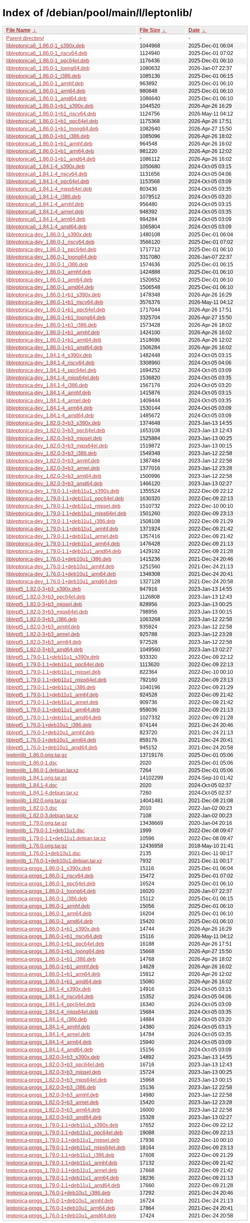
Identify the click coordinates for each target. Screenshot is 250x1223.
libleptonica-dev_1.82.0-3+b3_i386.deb (51, 453)
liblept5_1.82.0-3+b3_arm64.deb (43, 642)
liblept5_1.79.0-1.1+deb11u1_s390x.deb (52, 657)
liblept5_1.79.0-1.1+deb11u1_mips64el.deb (56, 680)
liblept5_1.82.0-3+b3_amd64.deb (44, 649)
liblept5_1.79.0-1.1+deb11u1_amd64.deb (53, 717)
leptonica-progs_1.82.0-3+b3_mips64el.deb (56, 1080)
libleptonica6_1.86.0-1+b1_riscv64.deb (51, 114)
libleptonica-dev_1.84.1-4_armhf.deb (48, 393)
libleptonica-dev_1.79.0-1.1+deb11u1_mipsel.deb (63, 506)
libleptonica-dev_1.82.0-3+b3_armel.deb (53, 468)
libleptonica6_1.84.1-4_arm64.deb (45, 219)
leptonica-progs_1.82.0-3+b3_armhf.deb (52, 1095)
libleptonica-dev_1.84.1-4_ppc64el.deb (51, 370)
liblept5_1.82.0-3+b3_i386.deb (41, 619)
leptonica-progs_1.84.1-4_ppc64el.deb (50, 1004)
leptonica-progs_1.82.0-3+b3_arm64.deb (53, 1110)
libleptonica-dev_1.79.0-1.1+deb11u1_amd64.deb (63, 551)
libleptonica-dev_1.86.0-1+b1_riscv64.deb (54, 302)
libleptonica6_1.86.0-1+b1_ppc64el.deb (52, 121)
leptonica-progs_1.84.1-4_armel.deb (48, 1034)
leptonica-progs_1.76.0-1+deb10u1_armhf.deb (59, 1200)
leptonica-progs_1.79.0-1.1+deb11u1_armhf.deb (61, 1163)
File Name (18, 30)
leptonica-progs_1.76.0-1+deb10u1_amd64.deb (61, 1215)
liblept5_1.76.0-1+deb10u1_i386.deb (48, 725)
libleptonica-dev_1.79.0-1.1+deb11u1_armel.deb (62, 536)
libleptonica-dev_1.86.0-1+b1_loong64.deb (55, 317)
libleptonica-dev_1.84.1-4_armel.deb (48, 400)
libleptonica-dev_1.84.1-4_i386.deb (47, 385)
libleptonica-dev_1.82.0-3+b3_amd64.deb (54, 483)
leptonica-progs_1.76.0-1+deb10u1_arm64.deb (60, 1208)
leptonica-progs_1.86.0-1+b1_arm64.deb (53, 974)
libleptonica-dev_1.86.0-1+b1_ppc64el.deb (55, 310)
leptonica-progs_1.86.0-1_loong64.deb (51, 891)
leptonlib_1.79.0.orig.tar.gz (36, 823)
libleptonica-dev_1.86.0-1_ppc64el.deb (51, 249)
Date (194, 30)
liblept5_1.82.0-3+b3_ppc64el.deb (45, 597)
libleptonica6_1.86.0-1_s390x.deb (45, 46)
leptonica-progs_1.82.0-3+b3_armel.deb (52, 1102)
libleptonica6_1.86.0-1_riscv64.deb (46, 53)
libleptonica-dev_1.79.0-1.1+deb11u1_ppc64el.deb (65, 498)
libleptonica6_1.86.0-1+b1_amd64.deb (50, 159)
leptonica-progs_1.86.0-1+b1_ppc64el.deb (55, 944)
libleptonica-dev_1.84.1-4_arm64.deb (49, 408)
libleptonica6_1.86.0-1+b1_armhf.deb (49, 143)
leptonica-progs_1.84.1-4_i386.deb (46, 1019)
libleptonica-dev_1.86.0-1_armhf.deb (48, 272)
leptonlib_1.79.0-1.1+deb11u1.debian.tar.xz (56, 838)
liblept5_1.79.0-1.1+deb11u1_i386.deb (50, 687)
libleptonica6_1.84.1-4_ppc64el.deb (47, 181)
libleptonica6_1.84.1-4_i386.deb (43, 197)
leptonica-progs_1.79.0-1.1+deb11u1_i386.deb (60, 1155)
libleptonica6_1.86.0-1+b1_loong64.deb (52, 129)
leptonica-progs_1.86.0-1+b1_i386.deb (51, 959)
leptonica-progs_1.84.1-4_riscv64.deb (49, 996)
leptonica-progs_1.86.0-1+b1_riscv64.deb (54, 936)
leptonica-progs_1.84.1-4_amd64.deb (49, 1049)
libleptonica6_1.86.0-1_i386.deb (43, 76)
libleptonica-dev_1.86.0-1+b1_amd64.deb (54, 347)
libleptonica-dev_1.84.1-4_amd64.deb (50, 415)
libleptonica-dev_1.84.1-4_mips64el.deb (52, 378)
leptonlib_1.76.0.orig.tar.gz (36, 846)
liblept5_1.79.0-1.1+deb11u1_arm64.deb (53, 710)
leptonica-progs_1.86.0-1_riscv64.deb (49, 876)
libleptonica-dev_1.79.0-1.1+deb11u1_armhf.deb (62, 529)
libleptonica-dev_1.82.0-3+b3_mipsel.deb (54, 438)
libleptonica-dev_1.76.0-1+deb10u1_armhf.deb (60, 566)
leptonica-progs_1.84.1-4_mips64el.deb (52, 1012)
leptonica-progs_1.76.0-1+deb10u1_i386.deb (58, 1193)
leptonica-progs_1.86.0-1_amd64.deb (49, 921)
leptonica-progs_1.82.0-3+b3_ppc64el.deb (55, 1064)
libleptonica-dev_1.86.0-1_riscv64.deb (50, 242)
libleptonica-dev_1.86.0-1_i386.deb (47, 264)
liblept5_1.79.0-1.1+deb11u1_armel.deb (52, 702)
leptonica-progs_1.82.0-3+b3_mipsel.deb (53, 1072)
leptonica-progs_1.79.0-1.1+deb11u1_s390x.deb (62, 1125)
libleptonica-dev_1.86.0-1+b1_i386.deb (51, 325)
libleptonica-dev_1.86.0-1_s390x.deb (49, 234)
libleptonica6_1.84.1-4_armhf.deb (45, 204)
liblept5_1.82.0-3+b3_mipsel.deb (44, 604)
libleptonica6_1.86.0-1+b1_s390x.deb (49, 106)
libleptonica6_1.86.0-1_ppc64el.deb (47, 60)
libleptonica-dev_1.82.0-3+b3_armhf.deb (53, 461)
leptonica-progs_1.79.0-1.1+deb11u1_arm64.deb (62, 1178)
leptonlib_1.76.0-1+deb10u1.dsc (43, 853)
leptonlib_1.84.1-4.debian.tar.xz (42, 793)
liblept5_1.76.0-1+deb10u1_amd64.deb (51, 747)
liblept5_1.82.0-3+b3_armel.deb (43, 634)
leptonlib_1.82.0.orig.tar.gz (36, 800)
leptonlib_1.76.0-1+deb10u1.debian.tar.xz (54, 861)
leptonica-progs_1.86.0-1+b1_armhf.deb (52, 966)
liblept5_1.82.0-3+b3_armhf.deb (43, 627)
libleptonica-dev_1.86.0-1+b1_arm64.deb (53, 340)
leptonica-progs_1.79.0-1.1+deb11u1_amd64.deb (63, 1185)
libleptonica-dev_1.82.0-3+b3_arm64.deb (53, 476)
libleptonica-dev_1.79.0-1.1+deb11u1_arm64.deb (63, 544)
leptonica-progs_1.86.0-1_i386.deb (46, 898)
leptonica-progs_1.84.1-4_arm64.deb (48, 1042)
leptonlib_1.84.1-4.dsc (31, 785)
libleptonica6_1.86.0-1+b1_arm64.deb (50, 151)
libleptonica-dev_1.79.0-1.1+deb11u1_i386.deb (60, 521)
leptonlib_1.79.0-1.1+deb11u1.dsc (45, 830)
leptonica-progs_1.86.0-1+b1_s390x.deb (53, 929)
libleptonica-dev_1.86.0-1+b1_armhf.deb (53, 332)
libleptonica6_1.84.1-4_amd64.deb (46, 226)
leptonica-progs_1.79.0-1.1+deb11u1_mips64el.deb (65, 1147)
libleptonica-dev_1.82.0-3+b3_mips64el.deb (57, 446)
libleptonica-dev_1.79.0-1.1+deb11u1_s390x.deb (62, 491)
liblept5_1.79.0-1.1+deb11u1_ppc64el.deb (55, 664)
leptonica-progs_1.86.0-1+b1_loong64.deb (55, 951)
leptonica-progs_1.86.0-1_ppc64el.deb (50, 883)
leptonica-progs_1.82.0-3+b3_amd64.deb (54, 1117)
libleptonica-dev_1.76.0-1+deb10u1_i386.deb (58, 559)
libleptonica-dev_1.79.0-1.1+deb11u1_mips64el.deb (66, 513)
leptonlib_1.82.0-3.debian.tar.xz (42, 815)
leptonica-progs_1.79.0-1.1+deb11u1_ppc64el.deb (64, 1132)
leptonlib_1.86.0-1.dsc (31, 763)
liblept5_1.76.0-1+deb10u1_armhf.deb (50, 732)
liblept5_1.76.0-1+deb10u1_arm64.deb (51, 740)
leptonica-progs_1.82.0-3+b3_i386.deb (51, 1087)
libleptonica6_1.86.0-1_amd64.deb (46, 98)
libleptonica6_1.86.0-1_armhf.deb (45, 83)
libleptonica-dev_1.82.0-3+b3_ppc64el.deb (55, 430)
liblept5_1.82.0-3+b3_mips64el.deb (47, 612)
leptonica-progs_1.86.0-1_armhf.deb (48, 906)
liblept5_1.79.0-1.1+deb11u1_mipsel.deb (53, 672)
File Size (150, 30)
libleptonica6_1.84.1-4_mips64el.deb (49, 189)
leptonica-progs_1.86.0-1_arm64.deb (48, 913)
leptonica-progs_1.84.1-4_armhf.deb (48, 1027)
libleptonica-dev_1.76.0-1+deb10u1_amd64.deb (61, 581)
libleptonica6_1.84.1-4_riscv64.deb (46, 174)
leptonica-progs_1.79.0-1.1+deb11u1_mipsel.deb (62, 1140)
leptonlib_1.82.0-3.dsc (31, 808)
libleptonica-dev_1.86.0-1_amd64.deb (50, 287)
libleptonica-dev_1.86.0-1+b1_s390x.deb (53, 295)
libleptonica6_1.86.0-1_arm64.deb (45, 91)
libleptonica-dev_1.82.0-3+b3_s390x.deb (53, 423)
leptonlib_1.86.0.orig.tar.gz (36, 755)
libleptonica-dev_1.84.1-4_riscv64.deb (50, 363)
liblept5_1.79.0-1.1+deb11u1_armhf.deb (52, 695)
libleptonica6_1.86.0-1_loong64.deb (48, 68)
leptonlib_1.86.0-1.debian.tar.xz (42, 770)
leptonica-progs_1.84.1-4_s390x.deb (48, 989)
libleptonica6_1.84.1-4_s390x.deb (45, 166)
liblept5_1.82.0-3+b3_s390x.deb (43, 589)
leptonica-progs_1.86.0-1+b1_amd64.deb (54, 981)
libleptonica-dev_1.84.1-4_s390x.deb (49, 355)
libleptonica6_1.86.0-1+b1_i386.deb (48, 136)
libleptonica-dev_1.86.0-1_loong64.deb (51, 257)
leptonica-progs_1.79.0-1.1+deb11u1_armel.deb (61, 1170)
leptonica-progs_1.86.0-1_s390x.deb (48, 868)
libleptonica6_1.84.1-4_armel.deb (45, 212)
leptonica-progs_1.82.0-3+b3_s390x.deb (53, 1057)
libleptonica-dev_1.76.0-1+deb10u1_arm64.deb (61, 574)
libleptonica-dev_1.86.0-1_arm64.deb (49, 280)
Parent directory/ (25, 38)
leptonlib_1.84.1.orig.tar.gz (36, 778)
